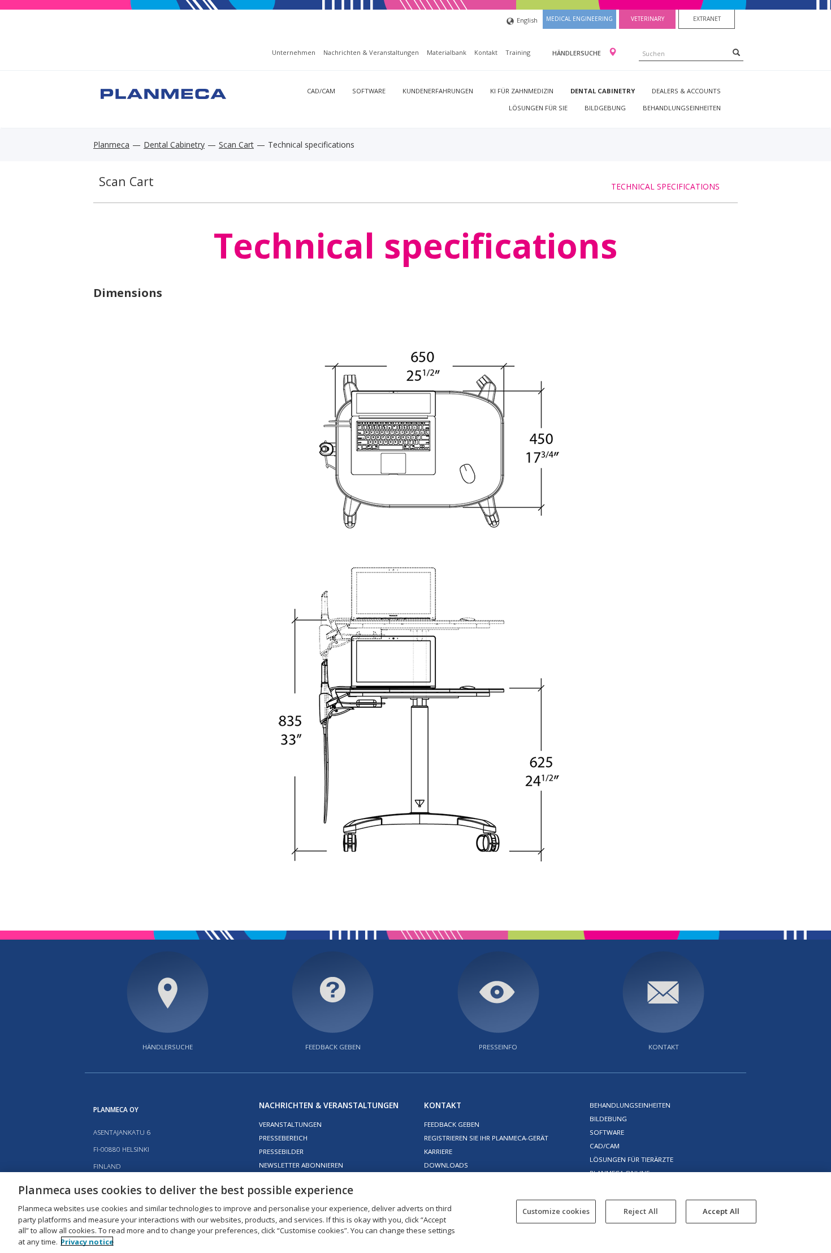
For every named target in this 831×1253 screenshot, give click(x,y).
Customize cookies (556, 1211)
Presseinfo (498, 1047)
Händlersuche (577, 53)
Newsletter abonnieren (301, 1165)
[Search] (736, 52)
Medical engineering (579, 19)
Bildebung (608, 1118)
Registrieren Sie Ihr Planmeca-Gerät (486, 1138)
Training (517, 52)
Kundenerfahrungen (437, 91)
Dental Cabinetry (602, 91)
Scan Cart (236, 144)
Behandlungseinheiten (682, 108)
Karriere (438, 1151)
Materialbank (446, 52)
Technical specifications (665, 186)
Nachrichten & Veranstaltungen (371, 52)
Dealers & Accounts (686, 91)
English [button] (527, 20)
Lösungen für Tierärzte (631, 1159)
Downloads (446, 1165)
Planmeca (111, 144)
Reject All (641, 1211)
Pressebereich (283, 1138)
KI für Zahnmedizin (521, 91)
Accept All (721, 1211)
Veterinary (647, 19)
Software (369, 91)
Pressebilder (281, 1151)
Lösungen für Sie (538, 108)
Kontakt (485, 52)
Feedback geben (333, 1047)
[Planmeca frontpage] (162, 92)
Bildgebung (605, 108)
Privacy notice (87, 1241)
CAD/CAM (321, 91)
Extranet (707, 19)
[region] (415, 1212)
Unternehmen (293, 52)
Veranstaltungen (290, 1124)
